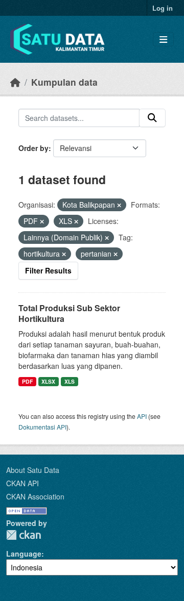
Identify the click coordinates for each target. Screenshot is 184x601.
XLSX (48, 381)
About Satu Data (32, 470)
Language (23, 553)
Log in (162, 8)
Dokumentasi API (42, 426)
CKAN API (22, 483)
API (142, 416)
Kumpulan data (64, 82)
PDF (27, 381)
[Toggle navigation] (163, 39)
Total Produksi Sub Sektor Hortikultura (69, 313)
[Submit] (152, 118)
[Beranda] (15, 82)
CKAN (23, 535)
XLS (69, 381)
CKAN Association (35, 496)
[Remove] (119, 205)
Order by (33, 148)
